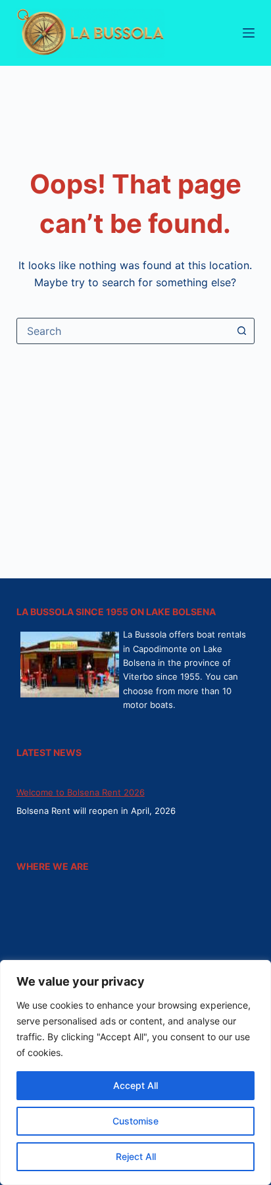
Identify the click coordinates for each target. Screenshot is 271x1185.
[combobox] (123, 331)
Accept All (135, 1085)
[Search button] (241, 330)
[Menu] (249, 33)
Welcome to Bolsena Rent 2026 (80, 792)
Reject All (136, 1156)
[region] (135, 1072)
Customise (135, 1120)
